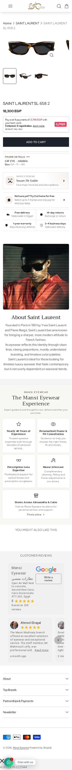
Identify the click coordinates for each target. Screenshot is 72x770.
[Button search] (59, 6)
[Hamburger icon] (10, 6)
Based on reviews (20, 607)
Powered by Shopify (41, 747)
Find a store (34, 514)
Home (7, 23)
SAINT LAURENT (28, 23)
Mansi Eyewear (21, 747)
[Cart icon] (66, 6)
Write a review (48, 579)
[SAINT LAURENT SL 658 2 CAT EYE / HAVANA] (31, 48)
